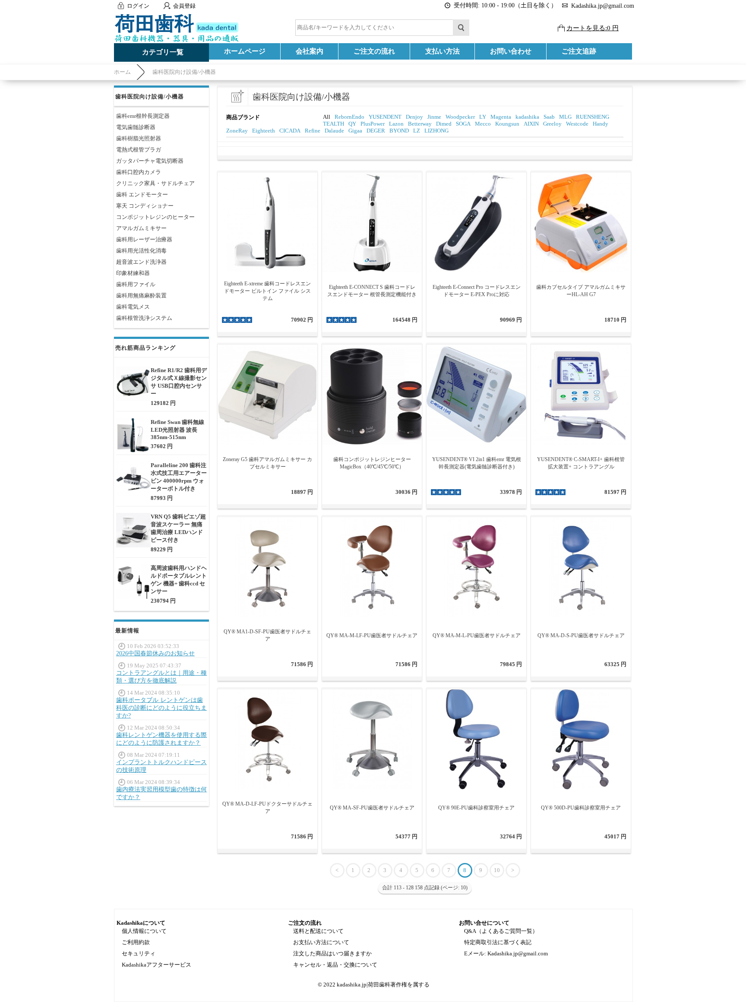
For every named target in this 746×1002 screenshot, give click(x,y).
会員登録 (184, 6)
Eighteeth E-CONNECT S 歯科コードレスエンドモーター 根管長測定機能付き (372, 290)
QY (352, 123)
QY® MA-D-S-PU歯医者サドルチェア (581, 635)
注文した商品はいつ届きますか (332, 953)
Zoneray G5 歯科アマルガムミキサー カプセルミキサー (267, 463)
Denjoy (414, 117)
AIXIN (531, 123)
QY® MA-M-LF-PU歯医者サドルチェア (371, 635)
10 (497, 870)
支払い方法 (442, 51)
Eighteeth (263, 130)
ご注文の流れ (374, 51)
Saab (549, 117)
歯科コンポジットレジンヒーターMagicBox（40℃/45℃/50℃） (372, 463)
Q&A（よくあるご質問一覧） (501, 931)
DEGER (376, 130)
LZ (416, 130)
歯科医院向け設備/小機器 (184, 72)
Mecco (483, 123)
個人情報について (144, 931)
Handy (600, 123)
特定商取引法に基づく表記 (497, 942)
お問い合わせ (510, 51)
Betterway (420, 123)
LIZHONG (436, 130)
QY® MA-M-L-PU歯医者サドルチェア (477, 635)
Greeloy (552, 123)
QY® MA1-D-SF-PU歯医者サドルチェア (267, 635)
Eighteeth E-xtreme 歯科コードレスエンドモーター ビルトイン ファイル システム (267, 291)
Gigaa (355, 130)
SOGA (463, 123)
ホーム (122, 72)
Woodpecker (460, 117)
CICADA (289, 130)
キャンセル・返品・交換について (335, 964)
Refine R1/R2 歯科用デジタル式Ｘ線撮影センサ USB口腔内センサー (179, 382)
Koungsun (507, 123)
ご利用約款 (136, 942)
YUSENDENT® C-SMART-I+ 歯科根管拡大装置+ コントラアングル (581, 463)
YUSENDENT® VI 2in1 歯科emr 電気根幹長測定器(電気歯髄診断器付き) (476, 463)
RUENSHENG (592, 117)
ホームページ (245, 51)
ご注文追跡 (579, 51)
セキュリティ (138, 953)
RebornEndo (349, 117)
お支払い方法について (321, 942)
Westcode (577, 123)
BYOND (399, 130)
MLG (565, 117)
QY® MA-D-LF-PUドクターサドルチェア (267, 807)
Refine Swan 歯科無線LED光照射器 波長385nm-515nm (177, 429)
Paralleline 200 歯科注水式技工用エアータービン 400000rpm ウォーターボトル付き (179, 477)
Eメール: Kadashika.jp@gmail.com (506, 953)
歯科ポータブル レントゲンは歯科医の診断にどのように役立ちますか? (161, 708)
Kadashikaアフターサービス (156, 964)
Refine (312, 130)
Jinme (434, 117)
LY (482, 117)
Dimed (444, 123)
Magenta (500, 117)
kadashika (527, 117)
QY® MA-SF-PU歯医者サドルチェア (372, 808)
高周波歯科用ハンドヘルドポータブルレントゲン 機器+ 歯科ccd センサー (179, 579)
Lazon (396, 123)
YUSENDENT (385, 117)
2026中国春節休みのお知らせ (155, 653)
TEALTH (333, 123)
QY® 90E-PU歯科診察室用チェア (476, 808)
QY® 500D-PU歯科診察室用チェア (581, 808)
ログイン (138, 6)
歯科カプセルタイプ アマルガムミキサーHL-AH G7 (581, 290)
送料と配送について (318, 931)
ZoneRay (237, 130)
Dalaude (334, 130)
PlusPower (372, 123)
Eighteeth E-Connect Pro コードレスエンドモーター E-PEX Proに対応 (477, 290)
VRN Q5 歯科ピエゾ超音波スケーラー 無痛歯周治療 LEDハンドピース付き (178, 528)
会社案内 (309, 51)
